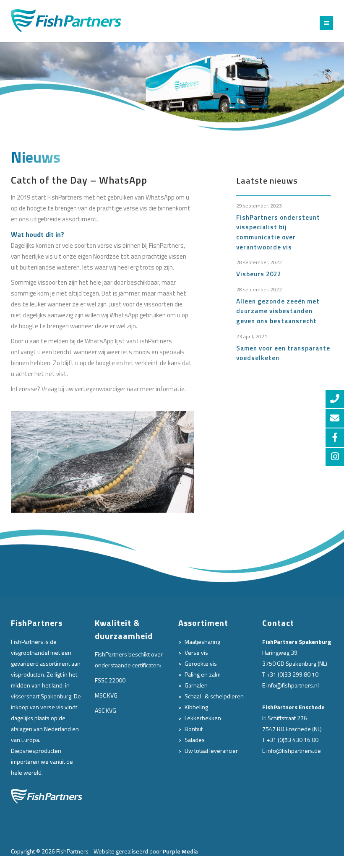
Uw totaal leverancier (211, 750)
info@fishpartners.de (293, 750)
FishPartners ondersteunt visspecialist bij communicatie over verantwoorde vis (278, 232)
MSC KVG (106, 695)
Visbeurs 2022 (258, 274)
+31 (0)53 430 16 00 (292, 739)
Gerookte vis (201, 663)
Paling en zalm (203, 674)
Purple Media (180, 851)
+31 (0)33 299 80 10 (292, 674)
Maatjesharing (202, 641)
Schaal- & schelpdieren (214, 696)
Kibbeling (196, 707)
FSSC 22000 (110, 680)
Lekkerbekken (203, 717)
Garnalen (196, 685)
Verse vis (196, 652)
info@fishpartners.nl (292, 685)
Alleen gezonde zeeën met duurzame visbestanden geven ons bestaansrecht (278, 311)
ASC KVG (105, 710)
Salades (195, 739)
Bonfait (194, 728)
